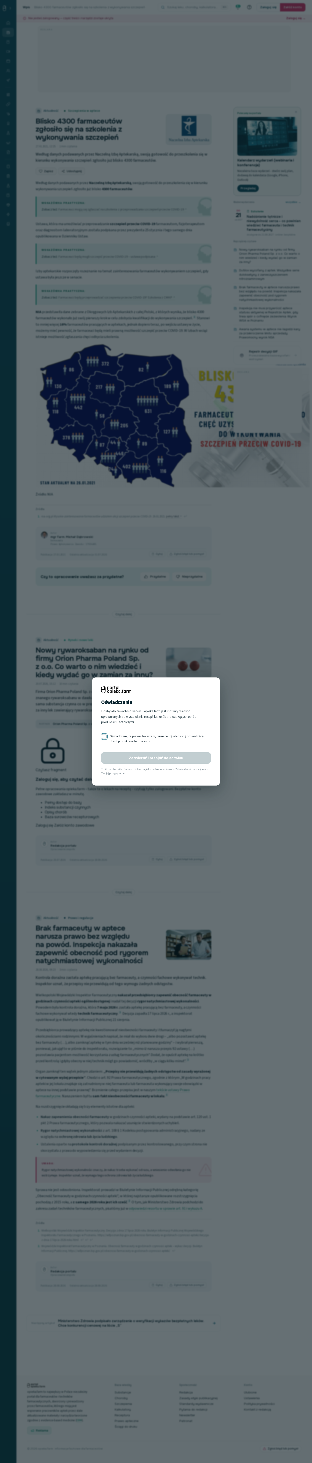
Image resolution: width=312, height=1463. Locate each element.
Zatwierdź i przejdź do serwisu (156, 758)
